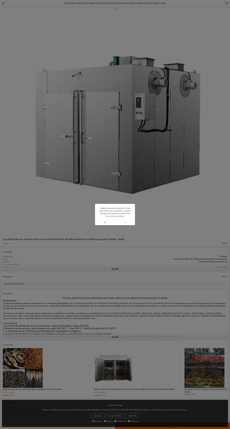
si (125, 222)
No (105, 222)
